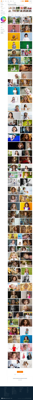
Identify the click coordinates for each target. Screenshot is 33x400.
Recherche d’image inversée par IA (6, 393)
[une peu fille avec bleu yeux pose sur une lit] (14, 256)
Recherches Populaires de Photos (14, 392)
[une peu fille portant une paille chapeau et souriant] (14, 167)
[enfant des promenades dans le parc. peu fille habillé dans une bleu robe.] (27, 175)
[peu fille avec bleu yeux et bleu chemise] (14, 60)
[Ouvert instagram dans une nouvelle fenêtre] (7, 398)
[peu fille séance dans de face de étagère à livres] (26, 221)
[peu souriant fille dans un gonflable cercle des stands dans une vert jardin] (20, 123)
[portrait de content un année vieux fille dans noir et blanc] (26, 182)
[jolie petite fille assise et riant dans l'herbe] (10, 153)
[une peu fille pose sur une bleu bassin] (14, 137)
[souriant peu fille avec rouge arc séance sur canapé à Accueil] (26, 167)
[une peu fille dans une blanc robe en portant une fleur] (26, 264)
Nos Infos (20, 390)
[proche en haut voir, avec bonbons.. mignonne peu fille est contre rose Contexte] (14, 28)
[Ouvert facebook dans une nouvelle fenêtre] (6, 398)
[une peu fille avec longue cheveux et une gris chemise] (25, 214)
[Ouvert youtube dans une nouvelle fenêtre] (11, 398)
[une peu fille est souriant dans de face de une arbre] (25, 198)
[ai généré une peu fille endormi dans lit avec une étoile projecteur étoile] (27, 243)
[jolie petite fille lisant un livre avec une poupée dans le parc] (13, 175)
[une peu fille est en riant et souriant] (14, 129)
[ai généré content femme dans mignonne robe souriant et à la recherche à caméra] (10, 315)
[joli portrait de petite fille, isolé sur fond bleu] (26, 37)
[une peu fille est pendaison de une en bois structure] (24, 249)
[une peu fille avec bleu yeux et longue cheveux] (29, 146)
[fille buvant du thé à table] (13, 82)
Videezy (5, 390)
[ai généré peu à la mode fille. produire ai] (14, 229)
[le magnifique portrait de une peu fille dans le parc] (12, 243)
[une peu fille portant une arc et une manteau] (26, 278)
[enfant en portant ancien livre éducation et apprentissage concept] (14, 294)
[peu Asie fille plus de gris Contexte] (16, 153)
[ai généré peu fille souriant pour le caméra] (14, 271)
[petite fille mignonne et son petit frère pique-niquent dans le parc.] (13, 68)
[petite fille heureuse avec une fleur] (27, 123)
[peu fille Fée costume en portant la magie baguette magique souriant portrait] (13, 198)
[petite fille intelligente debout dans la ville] (14, 182)
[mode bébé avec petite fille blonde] (23, 356)
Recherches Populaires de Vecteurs (14, 391)
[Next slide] (31, 15)
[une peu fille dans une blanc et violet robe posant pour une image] (26, 206)
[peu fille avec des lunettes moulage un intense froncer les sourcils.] (26, 129)
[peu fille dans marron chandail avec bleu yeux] (26, 229)
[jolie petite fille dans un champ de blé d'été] (14, 107)
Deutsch (27, 391)
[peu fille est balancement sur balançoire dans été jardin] (14, 20)
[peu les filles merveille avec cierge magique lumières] (13, 302)
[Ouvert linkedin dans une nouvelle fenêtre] (8, 398)
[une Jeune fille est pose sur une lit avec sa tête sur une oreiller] (26, 256)
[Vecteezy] (1, 1)
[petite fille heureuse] (20, 243)
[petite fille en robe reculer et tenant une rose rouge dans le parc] (26, 45)
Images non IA (2, 8)
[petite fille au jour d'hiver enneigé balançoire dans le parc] (20, 175)
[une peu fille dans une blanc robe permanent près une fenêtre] (14, 221)
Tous (1, 7)
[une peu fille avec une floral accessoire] (14, 356)
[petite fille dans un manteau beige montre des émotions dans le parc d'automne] (14, 339)
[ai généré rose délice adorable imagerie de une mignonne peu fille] (26, 347)
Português (28, 390)
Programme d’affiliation (14, 390)
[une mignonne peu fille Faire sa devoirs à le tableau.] (13, 236)
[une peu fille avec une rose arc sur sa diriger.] (27, 236)
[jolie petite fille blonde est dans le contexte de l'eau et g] (26, 60)
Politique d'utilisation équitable (28, 398)
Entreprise (5, 391)
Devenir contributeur (21, 391)
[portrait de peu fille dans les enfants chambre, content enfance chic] (13, 214)
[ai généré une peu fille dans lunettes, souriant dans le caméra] (26, 28)
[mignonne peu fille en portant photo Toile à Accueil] (26, 294)
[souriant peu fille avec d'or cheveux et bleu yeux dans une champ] (26, 99)
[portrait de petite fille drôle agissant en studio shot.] (26, 331)
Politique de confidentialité (24, 398)
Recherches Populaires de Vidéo (14, 393)
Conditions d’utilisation (19, 398)
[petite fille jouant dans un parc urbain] (26, 91)
